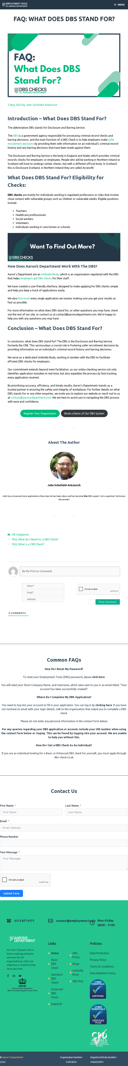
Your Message (8, 852)
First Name (7, 805)
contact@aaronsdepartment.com (31, 397)
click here (98, 677)
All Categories (20, 534)
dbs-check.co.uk (63, 757)
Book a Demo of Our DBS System (84, 413)
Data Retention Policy (103, 973)
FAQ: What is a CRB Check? (28, 544)
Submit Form (12, 893)
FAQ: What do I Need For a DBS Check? (35, 539)
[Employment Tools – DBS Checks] (15, 4)
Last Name (72, 805)
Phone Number (9, 836)
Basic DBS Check (54, 963)
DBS (15, 135)
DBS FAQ (77, 981)
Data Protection (99, 953)
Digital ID (56, 1003)
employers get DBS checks (36, 278)
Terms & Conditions (102, 966)
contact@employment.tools (76, 920)
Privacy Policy (98, 959)
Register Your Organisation (40, 413)
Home (55, 953)
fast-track (24, 298)
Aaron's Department (12, 1057)
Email (3, 821)
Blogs (75, 963)
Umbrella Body (50, 274)
